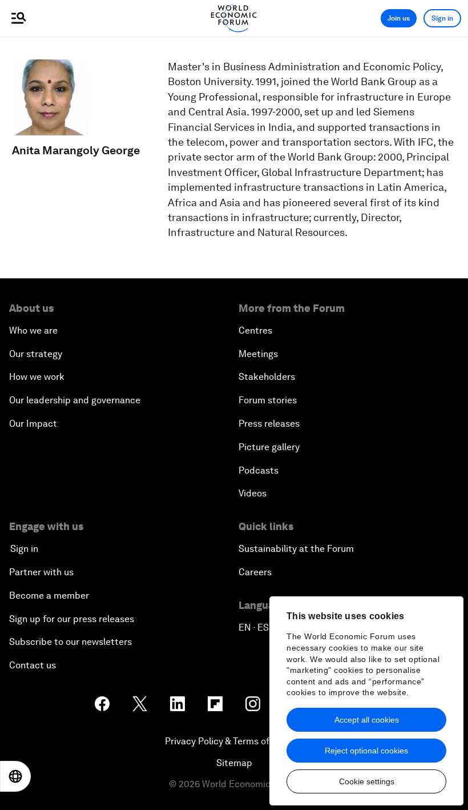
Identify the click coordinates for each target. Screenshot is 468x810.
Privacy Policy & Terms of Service (234, 741)
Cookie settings (366, 781)
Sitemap (234, 762)
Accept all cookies (366, 719)
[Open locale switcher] (15, 776)
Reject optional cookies (366, 750)
